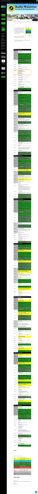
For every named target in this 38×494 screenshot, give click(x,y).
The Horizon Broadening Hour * (22, 88)
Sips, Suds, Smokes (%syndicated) (22, 396)
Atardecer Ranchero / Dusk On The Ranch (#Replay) (24, 288)
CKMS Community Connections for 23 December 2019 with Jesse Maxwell (22, 481)
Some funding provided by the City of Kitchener (3, 63)
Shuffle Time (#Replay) (20, 354)
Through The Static (20, 237)
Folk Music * (19, 160)
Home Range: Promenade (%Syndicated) (22, 140)
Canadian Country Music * (21, 350)
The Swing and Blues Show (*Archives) (22, 375)
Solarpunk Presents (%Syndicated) (22, 167)
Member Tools (30, 2)
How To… (22, 2)
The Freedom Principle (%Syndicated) (22, 194)
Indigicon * (19, 53)
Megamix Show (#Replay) (21, 300)
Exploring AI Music (20, 191)
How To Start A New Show (23, 465)
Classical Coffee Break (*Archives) (22, 286)
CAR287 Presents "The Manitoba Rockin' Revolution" (24, 147)
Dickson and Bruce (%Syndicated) (22, 196)
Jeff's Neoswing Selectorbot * (21, 97)
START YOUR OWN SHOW (3, 23)
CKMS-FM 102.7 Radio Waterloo (6, 0)
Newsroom (19, 2)
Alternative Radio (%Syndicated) (22, 121)
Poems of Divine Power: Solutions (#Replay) (23, 169)
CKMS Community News (21, 118)
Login (37, 2)
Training (19, 85)
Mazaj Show (19, 183)
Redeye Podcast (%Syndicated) (21, 115)
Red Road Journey (20, 70)
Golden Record (20, 235)
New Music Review (26, 2)
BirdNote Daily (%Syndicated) (21, 217)
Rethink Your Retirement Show (21, 386)
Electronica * (19, 202)
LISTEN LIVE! (3, 30)
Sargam (19, 66)
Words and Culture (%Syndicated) (22, 435)
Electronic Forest (20, 406)
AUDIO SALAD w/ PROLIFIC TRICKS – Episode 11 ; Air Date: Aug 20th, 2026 (3, 36)
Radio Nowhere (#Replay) (21, 250)
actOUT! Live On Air (20, 142)
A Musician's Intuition (20, 185)
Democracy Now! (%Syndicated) (22, 110)
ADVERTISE (3, 19)
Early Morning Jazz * (20, 100)
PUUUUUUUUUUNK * (20, 94)
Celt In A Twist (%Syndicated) (21, 60)
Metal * (19, 252)
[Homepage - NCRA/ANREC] (3, 68)
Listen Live (12, 2)
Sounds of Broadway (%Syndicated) (22, 241)
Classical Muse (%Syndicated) (21, 152)
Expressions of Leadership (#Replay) (22, 312)
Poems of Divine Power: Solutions (22, 326)
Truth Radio (19, 83)
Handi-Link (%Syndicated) (21, 268)
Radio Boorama (20, 68)
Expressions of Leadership (21, 124)
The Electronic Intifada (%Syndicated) (22, 132)
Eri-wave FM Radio (20, 433)
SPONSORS (3, 76)
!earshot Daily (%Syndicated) (21, 210)
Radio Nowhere (20, 150)
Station (14, 20)
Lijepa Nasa (19, 64)
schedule (18, 477)
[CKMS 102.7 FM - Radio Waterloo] (3, 6)
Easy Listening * (20, 310)
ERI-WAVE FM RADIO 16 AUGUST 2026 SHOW (3, 43)
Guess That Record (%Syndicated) (22, 367)
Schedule (15, 2)
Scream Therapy (15, 483)
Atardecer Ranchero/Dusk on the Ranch (22, 391)
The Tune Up (19, 338)
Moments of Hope (20, 372)
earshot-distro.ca (21, 104)
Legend (30, 35)
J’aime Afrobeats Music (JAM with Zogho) (23, 323)
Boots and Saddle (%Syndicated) (22, 137)
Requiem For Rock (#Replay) (21, 336)
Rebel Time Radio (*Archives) (21, 358)
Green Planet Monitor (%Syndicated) (22, 328)
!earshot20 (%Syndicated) (21, 247)
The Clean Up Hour (20, 298)
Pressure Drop (20, 292)
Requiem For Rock (20, 239)
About (34, 2)
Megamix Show (20, 389)
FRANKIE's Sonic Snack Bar (21, 398)
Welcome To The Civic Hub (21, 127)
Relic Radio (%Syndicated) (21, 200)
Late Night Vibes (20, 356)
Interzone (19, 231)
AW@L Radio (19, 333)
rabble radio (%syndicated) (21, 130)
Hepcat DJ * (19, 402)
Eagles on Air (19, 283)
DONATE (3, 15)
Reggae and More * (20, 302)
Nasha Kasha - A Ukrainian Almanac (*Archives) (23, 62)
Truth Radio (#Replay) (20, 400)
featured (15, 477)
